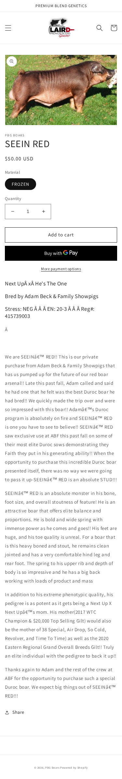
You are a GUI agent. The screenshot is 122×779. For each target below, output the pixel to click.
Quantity (13, 198)
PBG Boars (52, 767)
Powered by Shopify (74, 767)
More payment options (61, 268)
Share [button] (18, 712)
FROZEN (20, 184)
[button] (8, 28)
